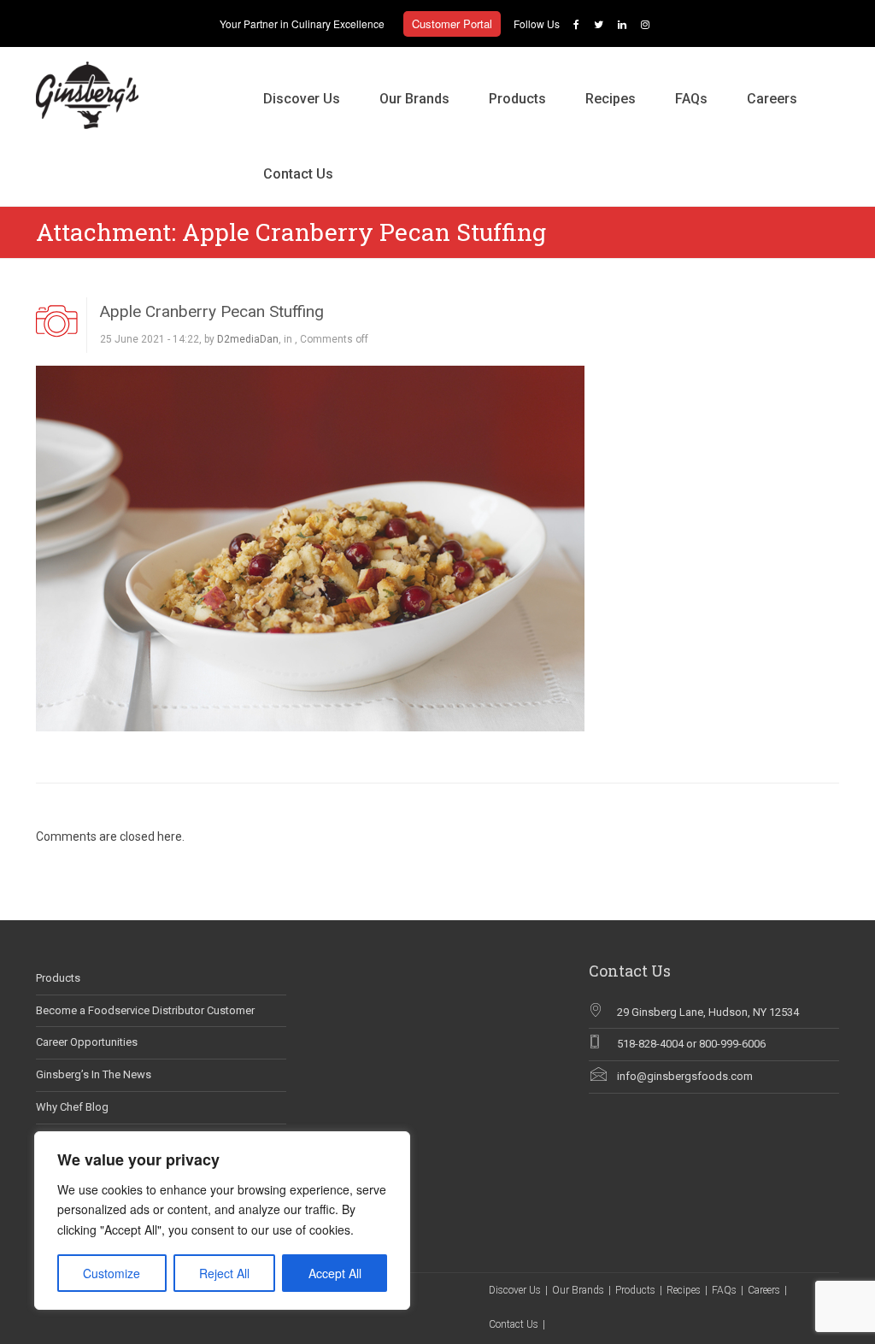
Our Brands (414, 99)
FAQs (691, 99)
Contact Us (298, 174)
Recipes (610, 99)
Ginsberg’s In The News (93, 1074)
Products (517, 99)
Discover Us (301, 99)
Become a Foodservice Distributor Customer (145, 1010)
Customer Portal (452, 23)
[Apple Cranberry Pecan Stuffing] (310, 548)
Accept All (334, 1273)
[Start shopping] (372, 156)
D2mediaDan (248, 339)
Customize (111, 1273)
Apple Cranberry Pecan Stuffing (212, 311)
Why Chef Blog (72, 1106)
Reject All (224, 1273)
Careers (772, 99)
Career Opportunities (87, 1042)
